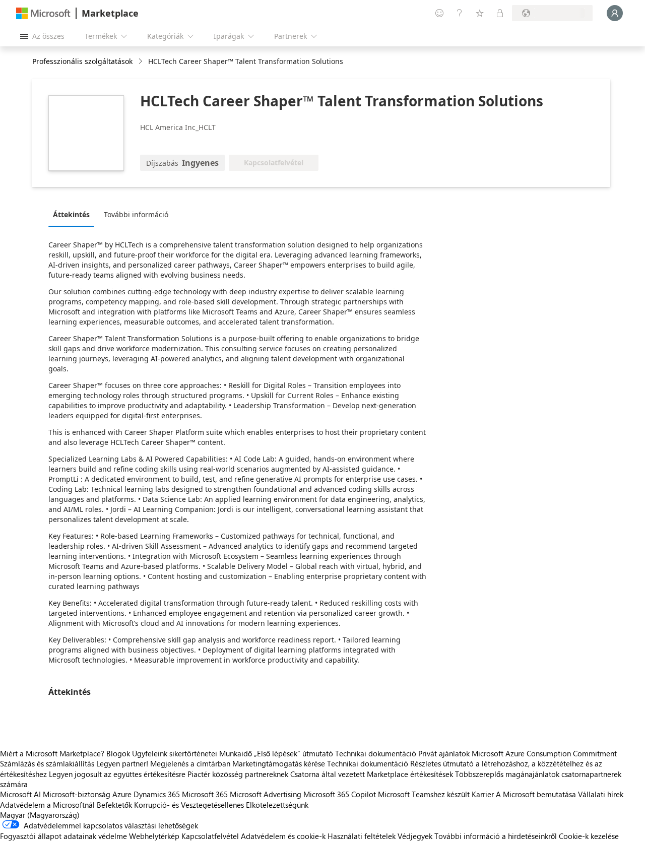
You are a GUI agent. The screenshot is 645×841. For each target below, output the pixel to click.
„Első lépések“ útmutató (293, 753)
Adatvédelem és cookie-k (283, 836)
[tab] (73, 214)
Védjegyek (415, 836)
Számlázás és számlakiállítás (47, 763)
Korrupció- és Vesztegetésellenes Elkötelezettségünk (221, 805)
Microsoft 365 (205, 794)
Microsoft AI (20, 794)
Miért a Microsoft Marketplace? (52, 753)
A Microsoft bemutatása (536, 794)
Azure (122, 794)
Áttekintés (71, 214)
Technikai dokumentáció (375, 753)
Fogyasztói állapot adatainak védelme (63, 836)
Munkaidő (235, 753)
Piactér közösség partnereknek (237, 774)
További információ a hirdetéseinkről (495, 836)
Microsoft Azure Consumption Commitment (544, 753)
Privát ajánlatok (444, 753)
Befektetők (114, 805)
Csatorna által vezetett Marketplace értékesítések (371, 774)
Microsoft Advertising (265, 794)
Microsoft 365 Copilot (339, 794)
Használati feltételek (362, 836)
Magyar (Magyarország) (40, 815)
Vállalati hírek (600, 794)
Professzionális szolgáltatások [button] (82, 61)
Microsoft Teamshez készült (424, 794)
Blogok (118, 753)
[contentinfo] (141, 62)
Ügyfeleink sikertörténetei (174, 753)
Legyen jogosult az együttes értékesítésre (117, 774)
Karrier (483, 794)
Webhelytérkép (154, 836)
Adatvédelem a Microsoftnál (47, 805)
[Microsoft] (43, 13)
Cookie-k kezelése (589, 836)
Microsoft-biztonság (76, 794)
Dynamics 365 (157, 794)
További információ (136, 214)
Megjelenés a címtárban (190, 763)
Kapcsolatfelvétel (210, 836)
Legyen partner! (122, 763)
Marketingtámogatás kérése (278, 763)
